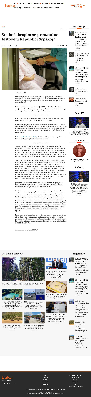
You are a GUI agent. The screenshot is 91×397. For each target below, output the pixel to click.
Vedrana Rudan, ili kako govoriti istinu (81, 91)
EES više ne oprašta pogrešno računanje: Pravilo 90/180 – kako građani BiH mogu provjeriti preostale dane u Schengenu (34, 305)
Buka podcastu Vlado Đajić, (27, 137)
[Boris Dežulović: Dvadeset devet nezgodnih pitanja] (71, 99)
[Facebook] (76, 4)
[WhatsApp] (10, 105)
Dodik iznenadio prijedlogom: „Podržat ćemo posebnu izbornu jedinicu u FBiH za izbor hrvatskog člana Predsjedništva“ (56, 274)
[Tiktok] (76, 7)
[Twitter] (81, 4)
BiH (3, 27)
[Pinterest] (10, 101)
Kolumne (79, 140)
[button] (84, 5)
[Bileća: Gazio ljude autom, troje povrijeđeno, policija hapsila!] (12, 317)
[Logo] (10, 5)
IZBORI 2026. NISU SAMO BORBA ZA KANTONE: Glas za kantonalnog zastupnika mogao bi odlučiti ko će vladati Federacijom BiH (56, 318)
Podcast (79, 167)
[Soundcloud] (79, 7)
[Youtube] (81, 7)
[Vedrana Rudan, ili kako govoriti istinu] (71, 89)
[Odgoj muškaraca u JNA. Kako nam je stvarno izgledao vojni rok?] (71, 54)
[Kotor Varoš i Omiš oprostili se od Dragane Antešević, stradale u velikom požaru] (34, 317)
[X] (10, 97)
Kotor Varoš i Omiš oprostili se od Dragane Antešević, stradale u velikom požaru (34, 326)
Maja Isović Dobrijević (9, 46)
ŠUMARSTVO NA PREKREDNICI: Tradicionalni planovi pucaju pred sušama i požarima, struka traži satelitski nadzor (82, 40)
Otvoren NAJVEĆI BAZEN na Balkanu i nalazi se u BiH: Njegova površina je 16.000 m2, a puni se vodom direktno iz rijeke (82, 75)
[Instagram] (78, 4)
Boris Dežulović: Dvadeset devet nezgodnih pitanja (81, 102)
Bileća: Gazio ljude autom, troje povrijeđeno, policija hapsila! (12, 326)
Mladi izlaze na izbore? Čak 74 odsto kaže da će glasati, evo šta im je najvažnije (56, 296)
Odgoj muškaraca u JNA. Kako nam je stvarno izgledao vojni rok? (82, 57)
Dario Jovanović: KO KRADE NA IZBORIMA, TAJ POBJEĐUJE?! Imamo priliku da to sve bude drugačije (79, 132)
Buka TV (79, 113)
